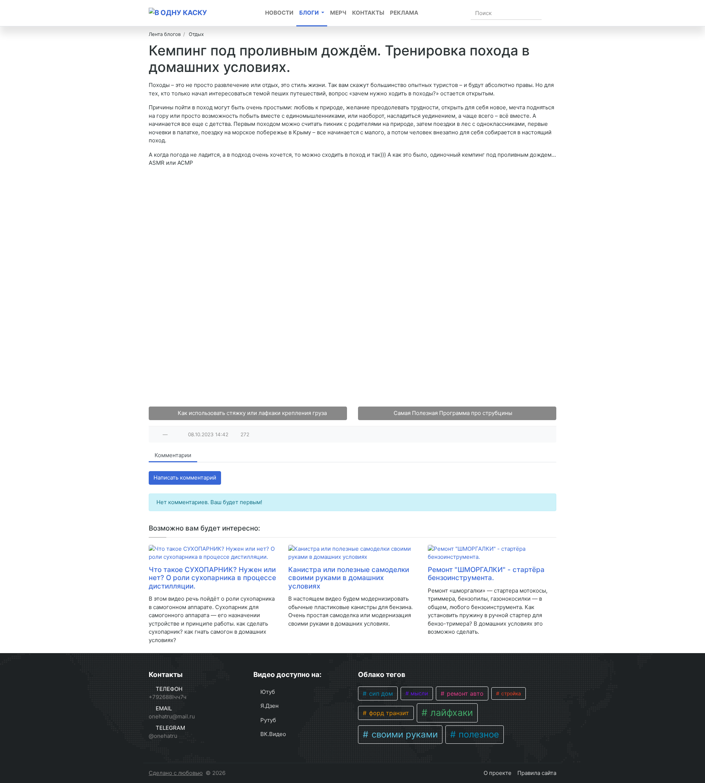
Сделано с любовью (176, 772)
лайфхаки (450, 712)
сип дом (380, 693)
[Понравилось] (157, 434)
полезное (477, 734)
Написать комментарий (184, 477)
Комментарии (173, 455)
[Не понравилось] (173, 434)
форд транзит (388, 713)
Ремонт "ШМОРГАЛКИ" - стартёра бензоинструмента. (486, 573)
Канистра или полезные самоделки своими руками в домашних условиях (348, 577)
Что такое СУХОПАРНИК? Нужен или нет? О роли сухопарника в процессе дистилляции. (212, 577)
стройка (510, 693)
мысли (418, 693)
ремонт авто (464, 693)
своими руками (403, 734)
